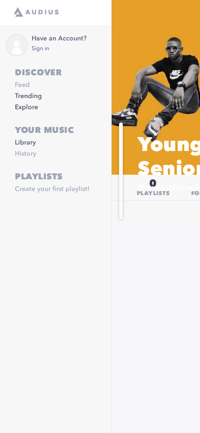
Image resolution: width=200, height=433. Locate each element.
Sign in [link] (40, 49)
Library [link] (25, 142)
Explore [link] (26, 107)
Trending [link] (28, 96)
